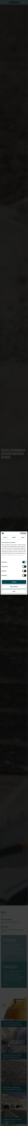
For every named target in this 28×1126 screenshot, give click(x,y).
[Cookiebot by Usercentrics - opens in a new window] (20, 533)
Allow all (14, 582)
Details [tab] (14, 537)
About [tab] (23, 537)
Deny (14, 591)
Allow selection (14, 586)
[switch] (24, 566)
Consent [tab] (5, 537)
